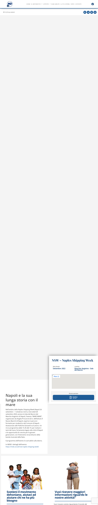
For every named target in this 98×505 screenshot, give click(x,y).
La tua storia (65, 4)
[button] (84, 12)
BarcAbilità (55, 4)
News (72, 4)
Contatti (78, 4)
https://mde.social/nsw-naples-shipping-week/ (22, 447)
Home (28, 4)
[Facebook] (92, 4)
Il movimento (36, 4)
